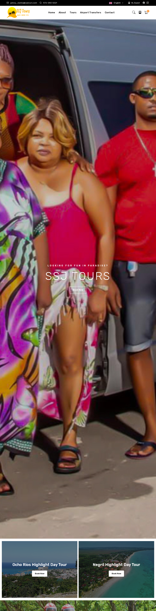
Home (51, 12)
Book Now (78, 289)
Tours (73, 12)
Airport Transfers (90, 12)
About (62, 12)
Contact (110, 12)
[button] (140, 12)
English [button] (117, 3)
